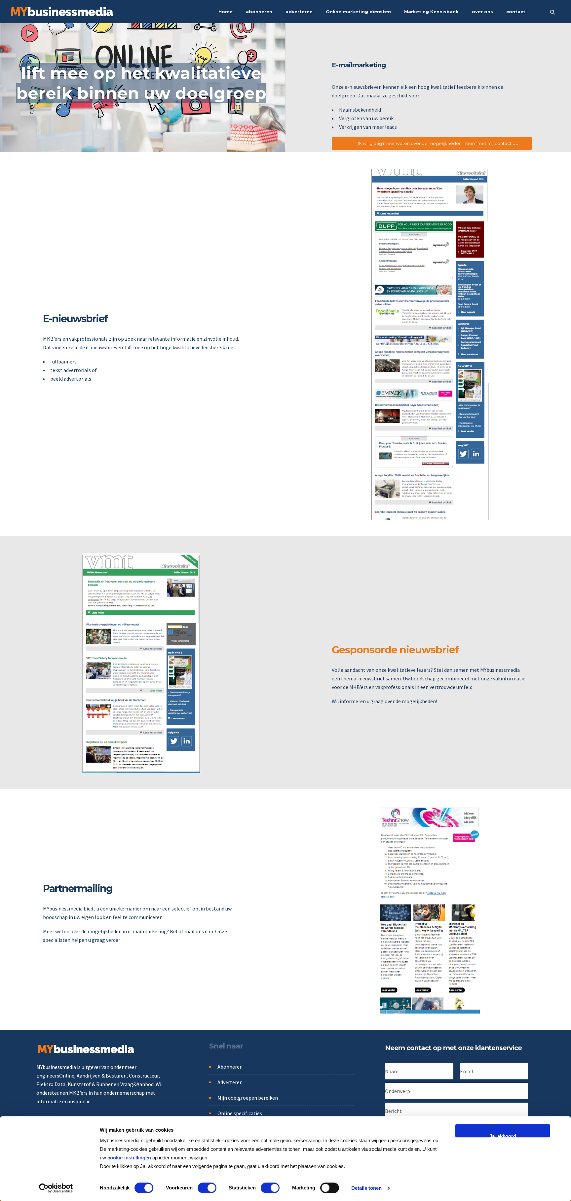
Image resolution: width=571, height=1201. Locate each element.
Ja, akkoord (502, 1135)
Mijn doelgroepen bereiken (247, 1097)
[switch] (207, 1188)
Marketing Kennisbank (431, 11)
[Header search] (552, 11)
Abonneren (230, 1066)
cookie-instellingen (129, 1157)
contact (515, 11)
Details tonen (366, 1188)
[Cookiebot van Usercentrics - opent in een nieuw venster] (56, 1188)
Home (225, 11)
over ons (482, 11)
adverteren (299, 11)
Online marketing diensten (358, 11)
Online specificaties (239, 1113)
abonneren (259, 11)
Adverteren (230, 1082)
